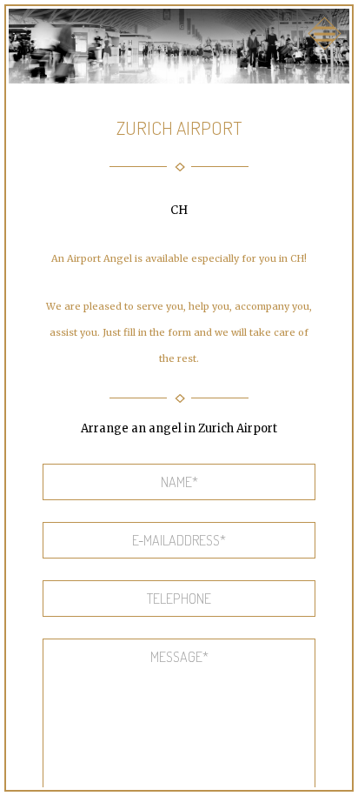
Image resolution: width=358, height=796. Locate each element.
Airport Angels (178, 33)
